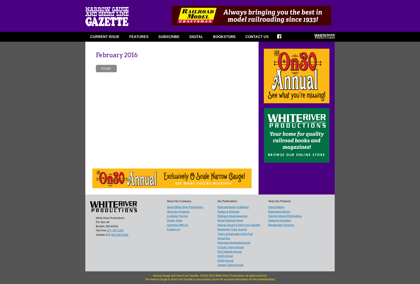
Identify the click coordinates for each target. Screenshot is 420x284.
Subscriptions (276, 207)
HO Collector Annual (229, 251)
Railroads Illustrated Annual (233, 242)
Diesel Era (223, 238)
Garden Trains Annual (230, 265)
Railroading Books (279, 211)
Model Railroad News (230, 220)
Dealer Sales (174, 220)
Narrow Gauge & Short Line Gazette (238, 225)
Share (106, 68)
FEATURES (139, 37)
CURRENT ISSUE (104, 37)
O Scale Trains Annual (230, 247)
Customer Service (177, 216)
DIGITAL (196, 37)
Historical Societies (279, 220)
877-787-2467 (115, 230)
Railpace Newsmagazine (232, 216)
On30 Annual (225, 256)
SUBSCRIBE (169, 37)
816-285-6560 (119, 234)
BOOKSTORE (224, 37)
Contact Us (257, 37)
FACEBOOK (282, 37)
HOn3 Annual (225, 260)
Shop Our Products (178, 211)
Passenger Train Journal (232, 229)
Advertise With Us (177, 225)
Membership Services (281, 225)
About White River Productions (185, 207)
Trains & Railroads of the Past (235, 234)
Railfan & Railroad (228, 211)
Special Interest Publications (285, 216)
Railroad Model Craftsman (233, 207)
